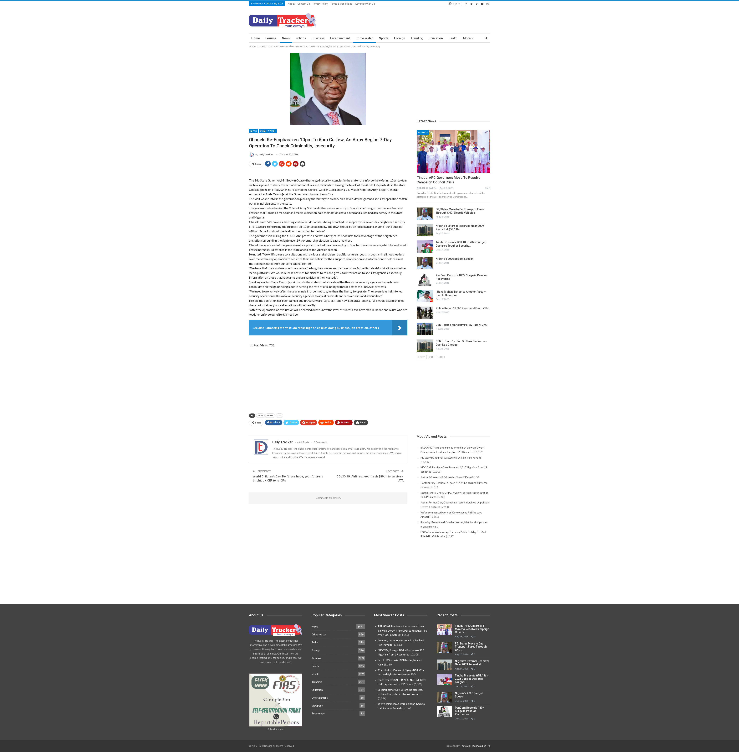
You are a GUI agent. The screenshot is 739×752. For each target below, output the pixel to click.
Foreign (399, 38)
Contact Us (304, 3)
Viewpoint (317, 705)
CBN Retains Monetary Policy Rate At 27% (461, 324)
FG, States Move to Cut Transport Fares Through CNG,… (471, 647)
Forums (270, 38)
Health (452, 38)
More (467, 38)
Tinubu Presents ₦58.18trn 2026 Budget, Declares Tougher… (471, 679)
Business (318, 38)
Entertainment (340, 38)
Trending (417, 38)
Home (255, 38)
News (286, 38)
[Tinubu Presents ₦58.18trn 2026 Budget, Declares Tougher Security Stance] (425, 246)
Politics (300, 38)
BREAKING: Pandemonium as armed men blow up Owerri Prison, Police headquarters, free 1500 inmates (402, 630)
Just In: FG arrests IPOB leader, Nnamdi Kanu (445, 477)
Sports (384, 38)
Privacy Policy (320, 3)
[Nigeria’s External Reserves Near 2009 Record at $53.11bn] (425, 230)
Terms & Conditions (341, 3)
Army (260, 415)
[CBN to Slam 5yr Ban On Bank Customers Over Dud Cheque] (425, 345)
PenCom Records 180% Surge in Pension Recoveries (470, 711)
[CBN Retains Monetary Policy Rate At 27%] (425, 329)
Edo (279, 415)
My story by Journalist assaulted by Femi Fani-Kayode (450, 457)
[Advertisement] (420, 20)
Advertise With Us (365, 3)
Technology (318, 713)
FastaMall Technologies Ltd (475, 746)
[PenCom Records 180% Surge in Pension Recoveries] (425, 280)
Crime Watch (364, 38)
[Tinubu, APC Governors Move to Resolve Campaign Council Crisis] (453, 151)
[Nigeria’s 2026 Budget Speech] (425, 263)
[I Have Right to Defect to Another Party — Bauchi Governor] (425, 296)
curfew (270, 415)
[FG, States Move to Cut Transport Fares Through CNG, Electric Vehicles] (425, 214)
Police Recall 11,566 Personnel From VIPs (462, 308)
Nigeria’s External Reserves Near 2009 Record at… (472, 663)
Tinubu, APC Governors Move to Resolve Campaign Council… (472, 629)
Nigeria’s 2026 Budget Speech (454, 258)
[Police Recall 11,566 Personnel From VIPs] (425, 313)
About (291, 3)
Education (436, 38)
